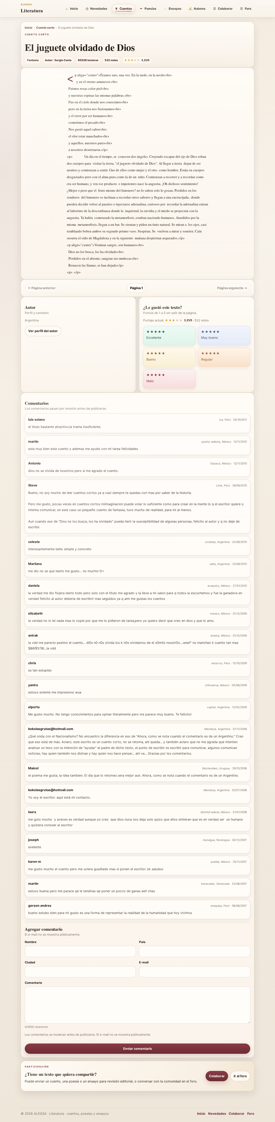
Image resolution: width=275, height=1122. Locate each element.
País (142, 942)
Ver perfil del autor (43, 331)
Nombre (30, 942)
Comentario (33, 983)
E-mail (144, 962)
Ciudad (30, 962)
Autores (200, 8)
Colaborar (225, 8)
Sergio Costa (62, 60)
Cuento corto (45, 27)
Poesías (150, 8)
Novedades (98, 8)
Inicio (74, 8)
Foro (248, 8)
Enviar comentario (137, 1049)
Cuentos (126, 8)
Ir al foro (240, 1076)
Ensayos (175, 8)
